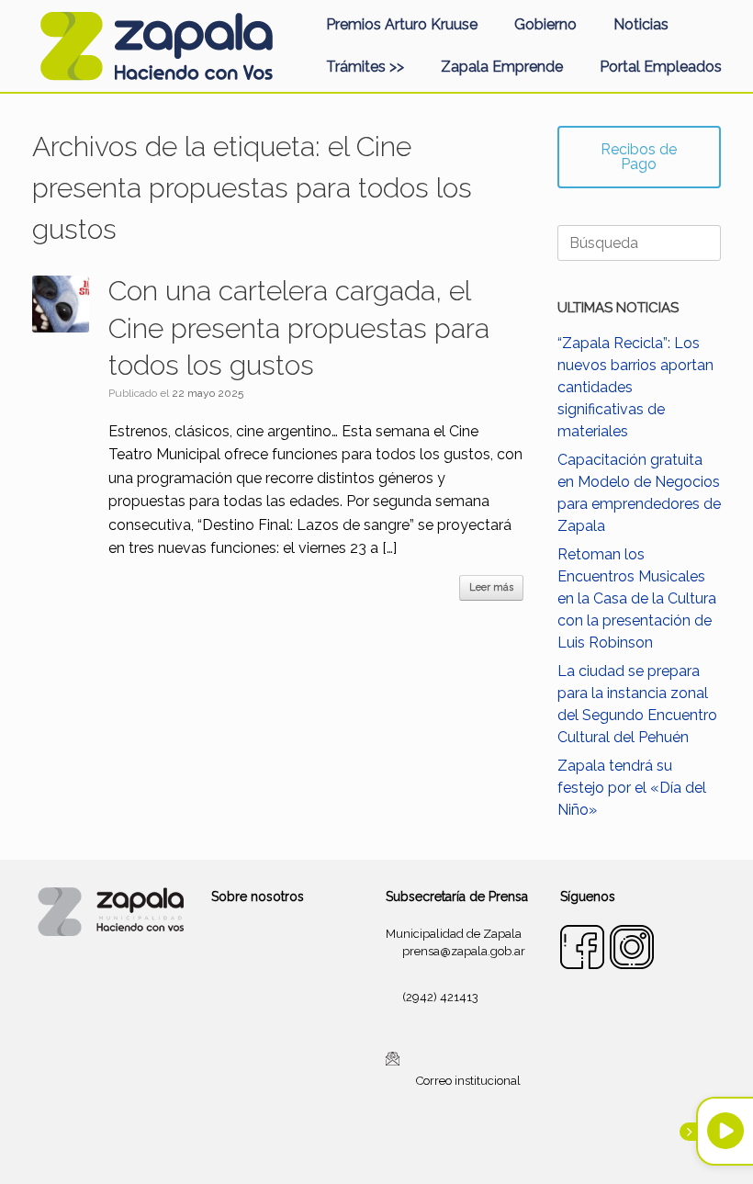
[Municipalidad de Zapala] (156, 46)
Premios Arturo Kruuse (402, 24)
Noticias (641, 24)
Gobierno (545, 24)
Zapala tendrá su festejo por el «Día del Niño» (631, 787)
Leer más (491, 587)
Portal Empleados (661, 66)
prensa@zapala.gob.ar (463, 951)
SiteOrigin (398, 1148)
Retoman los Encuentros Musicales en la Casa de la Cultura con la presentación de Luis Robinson (636, 598)
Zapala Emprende (502, 66)
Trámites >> (365, 66)
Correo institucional (468, 1081)
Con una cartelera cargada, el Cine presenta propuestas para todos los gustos (298, 328)
